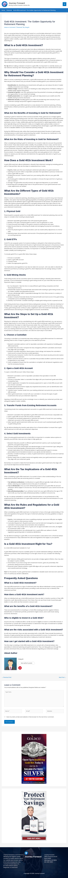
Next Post (62, 677)
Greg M (20, 659)
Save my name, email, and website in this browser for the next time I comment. (30, 717)
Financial (19, 27)
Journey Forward (17, 3)
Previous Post (6, 677)
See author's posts (26, 663)
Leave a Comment (9, 27)
